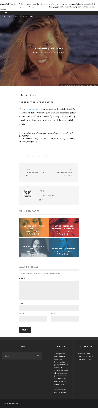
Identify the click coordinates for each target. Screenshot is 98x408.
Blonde (22, 157)
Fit (40, 157)
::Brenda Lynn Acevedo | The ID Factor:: (35, 172)
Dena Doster (32, 109)
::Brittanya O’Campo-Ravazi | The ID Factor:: (63, 172)
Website (53, 314)
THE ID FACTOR (45, 52)
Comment (22, 278)
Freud (36, 53)
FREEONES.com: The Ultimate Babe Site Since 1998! (85, 356)
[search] (38, 356)
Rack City (47, 157)
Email (21, 314)
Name (21, 303)
